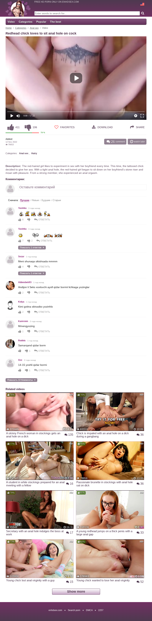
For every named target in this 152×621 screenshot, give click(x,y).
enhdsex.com (55, 610)
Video (11, 21)
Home (9, 28)
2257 (100, 610)
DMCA (89, 610)
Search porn (74, 610)
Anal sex (34, 28)
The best (55, 21)
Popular (41, 21)
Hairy (34, 153)
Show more (76, 591)
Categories (25, 21)
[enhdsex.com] (18, 8)
